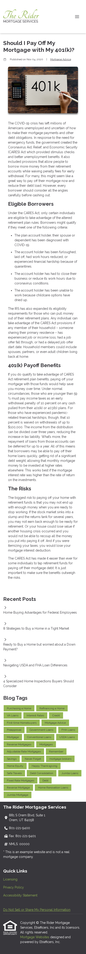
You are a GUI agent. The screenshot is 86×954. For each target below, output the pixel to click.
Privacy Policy (13, 887)
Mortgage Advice (60, 59)
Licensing (10, 879)
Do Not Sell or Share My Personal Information (36, 910)
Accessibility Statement (20, 895)
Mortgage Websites (35, 937)
